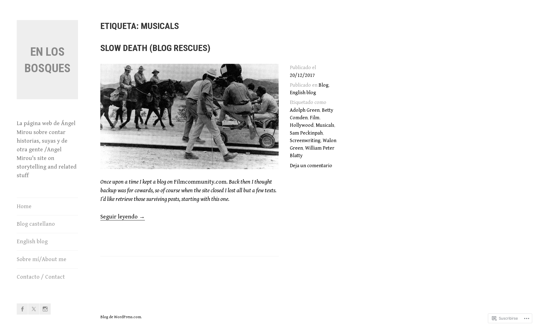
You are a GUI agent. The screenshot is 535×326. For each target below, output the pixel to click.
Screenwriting (305, 140)
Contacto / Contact (41, 277)
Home (24, 206)
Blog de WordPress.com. (121, 317)
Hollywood (301, 125)
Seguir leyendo (122, 216)
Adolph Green (305, 110)
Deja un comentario (311, 166)
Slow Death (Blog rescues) (155, 48)
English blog (32, 241)
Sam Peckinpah (306, 133)
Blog (323, 85)
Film (314, 118)
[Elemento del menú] (22, 309)
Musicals (325, 125)
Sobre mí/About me (41, 259)
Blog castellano (36, 224)
